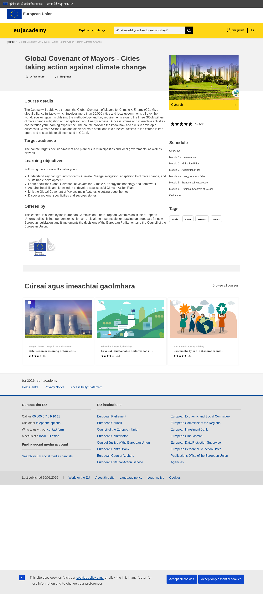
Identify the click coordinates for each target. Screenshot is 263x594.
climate (175, 219)
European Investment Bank (189, 429)
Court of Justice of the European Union (123, 442)
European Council (109, 423)
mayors (216, 219)
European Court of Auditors (115, 455)
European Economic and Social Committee (200, 416)
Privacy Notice (54, 387)
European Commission (112, 436)
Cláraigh (177, 104)
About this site (105, 477)
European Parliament (111, 416)
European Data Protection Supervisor (196, 442)
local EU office (49, 436)
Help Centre (30, 387)
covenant (202, 219)
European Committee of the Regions (195, 423)
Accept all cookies (181, 579)
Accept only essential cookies (221, 579)
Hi (253, 30)
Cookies (175, 477)
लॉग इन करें (238, 30)
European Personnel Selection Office (196, 449)
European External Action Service (120, 462)
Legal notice (155, 477)
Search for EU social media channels (47, 456)
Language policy (131, 477)
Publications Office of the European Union (199, 455)
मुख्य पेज (10, 41)
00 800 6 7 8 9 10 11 (46, 416)
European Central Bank (113, 449)
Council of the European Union (118, 429)
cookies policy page (90, 577)
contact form (55, 429)
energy (188, 219)
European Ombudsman (187, 436)
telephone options (48, 423)
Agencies (177, 462)
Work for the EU (79, 477)
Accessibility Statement (86, 387)
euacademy (30, 30)
